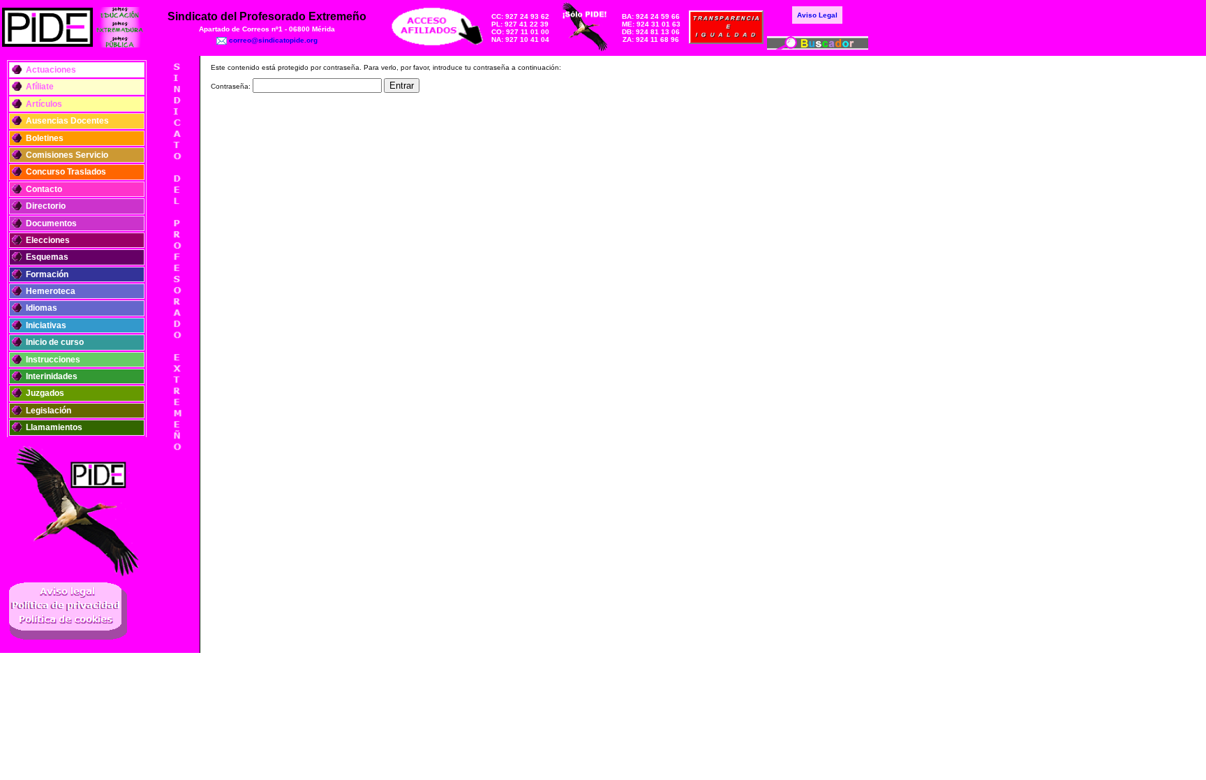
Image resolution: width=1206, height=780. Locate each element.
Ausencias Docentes (67, 121)
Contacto (44, 189)
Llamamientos (54, 427)
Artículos (44, 104)
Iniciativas (46, 325)
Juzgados (45, 393)
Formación (47, 274)
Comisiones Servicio (67, 155)
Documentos (51, 223)
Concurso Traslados (66, 172)
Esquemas (47, 257)
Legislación (48, 410)
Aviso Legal (817, 15)
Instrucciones (53, 360)
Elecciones (48, 240)
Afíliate (40, 86)
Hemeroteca (50, 291)
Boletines (45, 138)
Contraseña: (232, 86)
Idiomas (41, 308)
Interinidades (51, 376)
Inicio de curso (55, 342)
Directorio (46, 206)
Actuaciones (51, 70)
